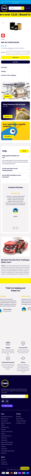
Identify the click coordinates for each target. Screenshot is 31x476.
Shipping (10, 48)
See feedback (8, 136)
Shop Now (7, 96)
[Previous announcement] (2, 2)
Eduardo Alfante (4, 309)
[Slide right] (17, 228)
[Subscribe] (26, 396)
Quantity (3, 52)
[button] (29, 8)
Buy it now (15, 62)
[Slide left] (14, 228)
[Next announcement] (29, 2)
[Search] (22, 8)
